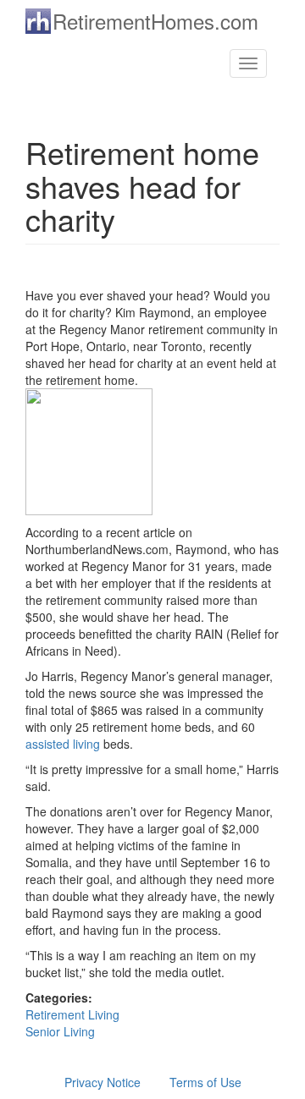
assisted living (62, 743)
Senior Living (60, 1031)
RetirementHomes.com (155, 21)
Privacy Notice (102, 1082)
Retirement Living (72, 1014)
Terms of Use (205, 1082)
